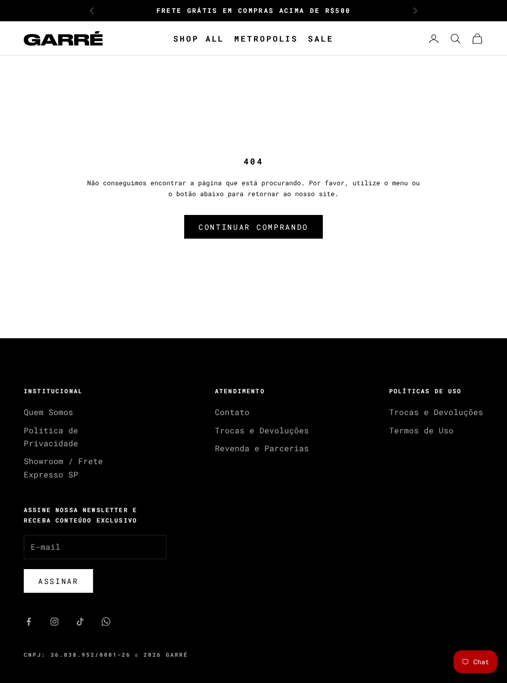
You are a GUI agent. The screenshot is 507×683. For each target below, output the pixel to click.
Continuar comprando (253, 227)
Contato (232, 412)
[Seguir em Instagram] (54, 622)
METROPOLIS (266, 38)
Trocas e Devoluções (262, 430)
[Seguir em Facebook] (29, 622)
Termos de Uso (421, 430)
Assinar (58, 581)
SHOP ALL (198, 38)
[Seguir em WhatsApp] (106, 622)
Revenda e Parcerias (262, 448)
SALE (321, 38)
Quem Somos (48, 412)
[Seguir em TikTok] (80, 622)
